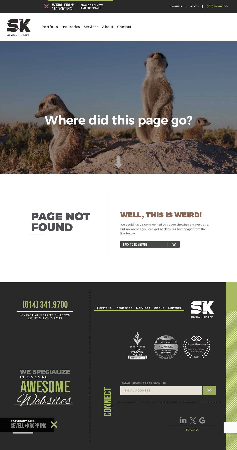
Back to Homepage (135, 244)
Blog (194, 6)
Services (91, 27)
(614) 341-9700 (217, 6)
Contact (124, 27)
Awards (176, 6)
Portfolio (50, 27)
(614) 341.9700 (45, 304)
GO (209, 390)
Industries (71, 27)
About (107, 27)
